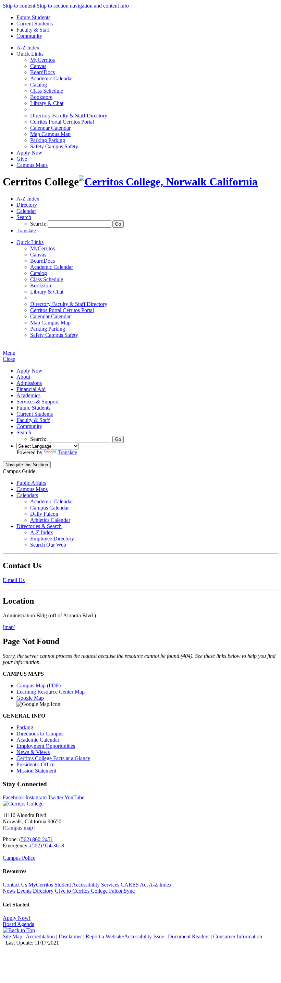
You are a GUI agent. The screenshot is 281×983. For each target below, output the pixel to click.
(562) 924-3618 (47, 845)
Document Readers (188, 936)
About (23, 377)
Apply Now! (16, 918)
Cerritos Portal (62, 122)
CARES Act (134, 885)
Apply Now (29, 153)
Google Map (30, 698)
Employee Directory (52, 538)
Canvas (38, 66)
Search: (39, 224)
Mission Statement (36, 771)
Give (21, 159)
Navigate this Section (26, 464)
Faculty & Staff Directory (68, 115)
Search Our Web (48, 545)
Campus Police (19, 858)
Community (29, 36)
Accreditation (40, 936)
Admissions (29, 383)
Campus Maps (32, 165)
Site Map (12, 936)
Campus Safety (54, 146)
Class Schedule (46, 91)
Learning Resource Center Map (50, 692)
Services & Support (37, 401)
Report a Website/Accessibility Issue (125, 936)
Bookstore (41, 97)
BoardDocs (42, 72)
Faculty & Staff (33, 30)
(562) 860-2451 (36, 839)
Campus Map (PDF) (38, 685)
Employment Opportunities (45, 746)
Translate (67, 452)
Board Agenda (18, 924)
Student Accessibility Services (86, 885)
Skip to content (19, 6)
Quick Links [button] (30, 54)
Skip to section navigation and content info (83, 6)
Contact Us (15, 885)
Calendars (27, 495)
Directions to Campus (39, 733)
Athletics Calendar (50, 520)
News (9, 891)
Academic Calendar (51, 78)
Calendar (50, 128)
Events (24, 891)
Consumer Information (237, 936)
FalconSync (122, 891)
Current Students (34, 23)
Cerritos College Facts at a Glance (53, 758)
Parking (47, 140)
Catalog (38, 85)
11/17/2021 (47, 943)
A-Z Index (27, 47)
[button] (23, 217)
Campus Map (50, 134)
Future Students (33, 17)
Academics (28, 395)
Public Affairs (31, 483)
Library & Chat (46, 103)
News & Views (33, 752)
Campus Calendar (49, 508)
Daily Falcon (44, 514)
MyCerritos (42, 60)
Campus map (18, 828)
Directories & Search (39, 526)
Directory (43, 891)
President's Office (35, 764)
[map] (9, 627)
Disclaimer (70, 936)
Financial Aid (31, 389)
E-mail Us (14, 580)
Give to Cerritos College (81, 891)
